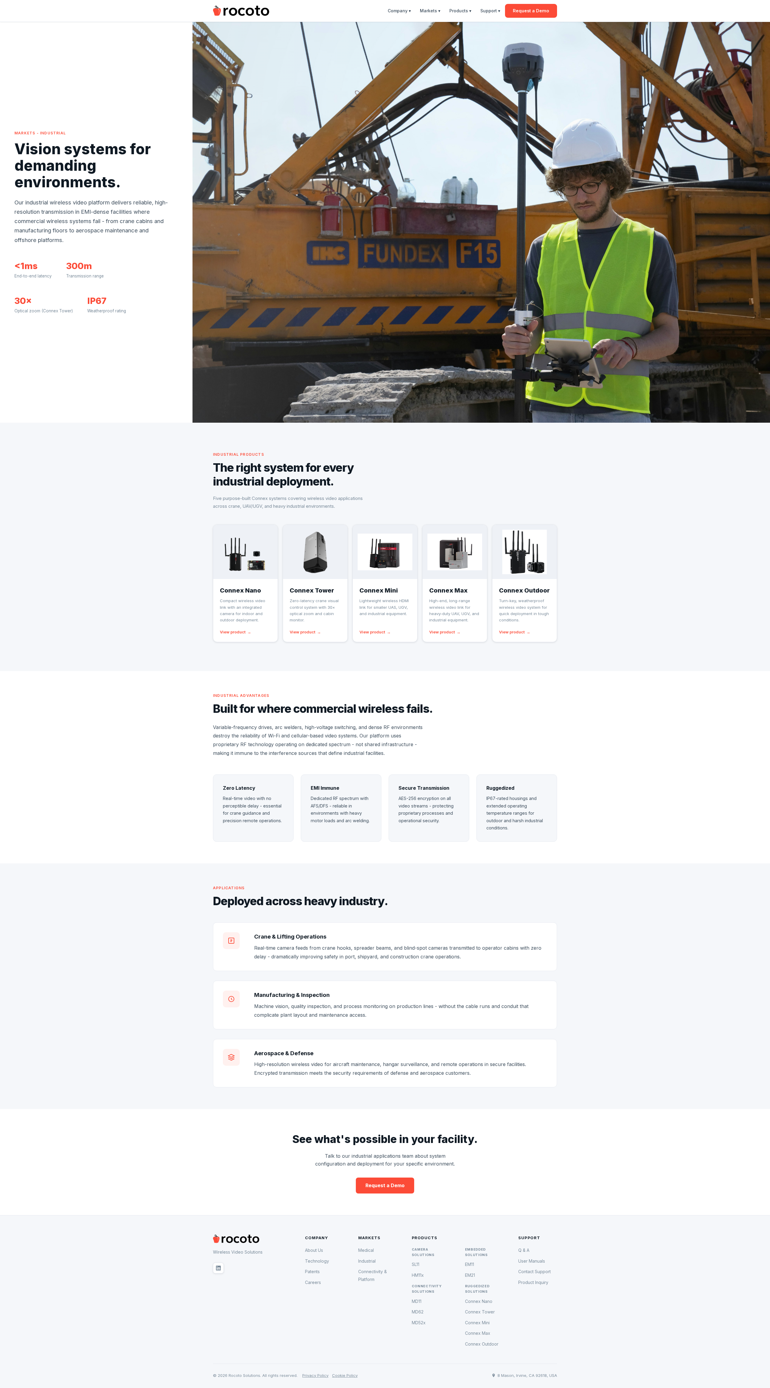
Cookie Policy (345, 1375)
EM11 (469, 1264)
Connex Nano (478, 1301)
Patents (312, 1271)
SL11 (415, 1264)
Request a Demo (531, 10)
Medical (366, 1250)
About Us (314, 1250)
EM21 (470, 1275)
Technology (317, 1261)
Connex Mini (477, 1322)
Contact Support (534, 1271)
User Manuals (531, 1261)
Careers (313, 1282)
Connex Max (477, 1333)
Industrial (367, 1261)
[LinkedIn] (218, 1268)
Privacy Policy (315, 1375)
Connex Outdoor (481, 1344)
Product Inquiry (533, 1282)
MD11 (416, 1301)
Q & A (523, 1250)
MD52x (419, 1322)
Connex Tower (480, 1311)
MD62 (418, 1311)
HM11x (418, 1275)
